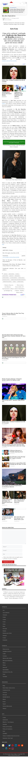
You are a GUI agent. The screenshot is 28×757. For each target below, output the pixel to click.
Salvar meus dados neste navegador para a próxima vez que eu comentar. (13, 558)
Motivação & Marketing (7, 660)
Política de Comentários (7, 728)
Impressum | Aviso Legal (8, 738)
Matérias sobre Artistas (7, 658)
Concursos (5, 692)
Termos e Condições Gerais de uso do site (11, 735)
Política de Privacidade (7, 726)
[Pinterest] (13, 746)
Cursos (4, 624)
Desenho (4, 630)
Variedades (5, 676)
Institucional (5, 719)
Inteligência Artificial (7, 651)
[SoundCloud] (9, 749)
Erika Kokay (17, 275)
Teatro (4, 674)
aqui (3, 244)
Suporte (4, 703)
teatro (14, 281)
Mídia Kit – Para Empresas (8, 722)
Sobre (4, 731)
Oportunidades (5, 669)
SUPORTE (5, 733)
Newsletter (5, 724)
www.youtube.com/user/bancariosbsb (11, 257)
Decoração (5, 628)
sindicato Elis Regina (7, 281)
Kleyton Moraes (13, 277)
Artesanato (5, 614)
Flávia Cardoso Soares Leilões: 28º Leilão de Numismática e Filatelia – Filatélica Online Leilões (19, 289)
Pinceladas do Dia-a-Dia (7, 672)
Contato (4, 717)
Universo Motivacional (7, 706)
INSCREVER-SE (6, 697)
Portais (4, 701)
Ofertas (4, 665)
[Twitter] (9, 746)
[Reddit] (22, 746)
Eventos (4, 637)
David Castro (5, 275)
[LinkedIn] (16, 746)
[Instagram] (13, 749)
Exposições (5, 640)
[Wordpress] (6, 749)
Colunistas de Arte (6, 690)
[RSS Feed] (3, 746)
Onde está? (5, 667)
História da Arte (6, 649)
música (3, 103)
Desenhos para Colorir (7, 633)
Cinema (4, 617)
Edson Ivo (11, 275)
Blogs (4, 685)
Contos (4, 621)
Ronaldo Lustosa (6, 279)
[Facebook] (6, 746)
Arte (3, 610)
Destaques (5, 635)
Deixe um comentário (7, 19)
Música (4, 662)
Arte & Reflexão (6, 612)
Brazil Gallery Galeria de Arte (9, 687)
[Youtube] (19, 746)
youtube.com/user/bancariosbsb (9, 60)
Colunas (4, 619)
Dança (4, 626)
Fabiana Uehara (6, 277)
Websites (4, 708)
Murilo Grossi (21, 277)
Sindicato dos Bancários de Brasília (18, 279)
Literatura (5, 656)
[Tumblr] (3, 749)
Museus (4, 699)
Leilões (4, 653)
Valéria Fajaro (20, 281)
